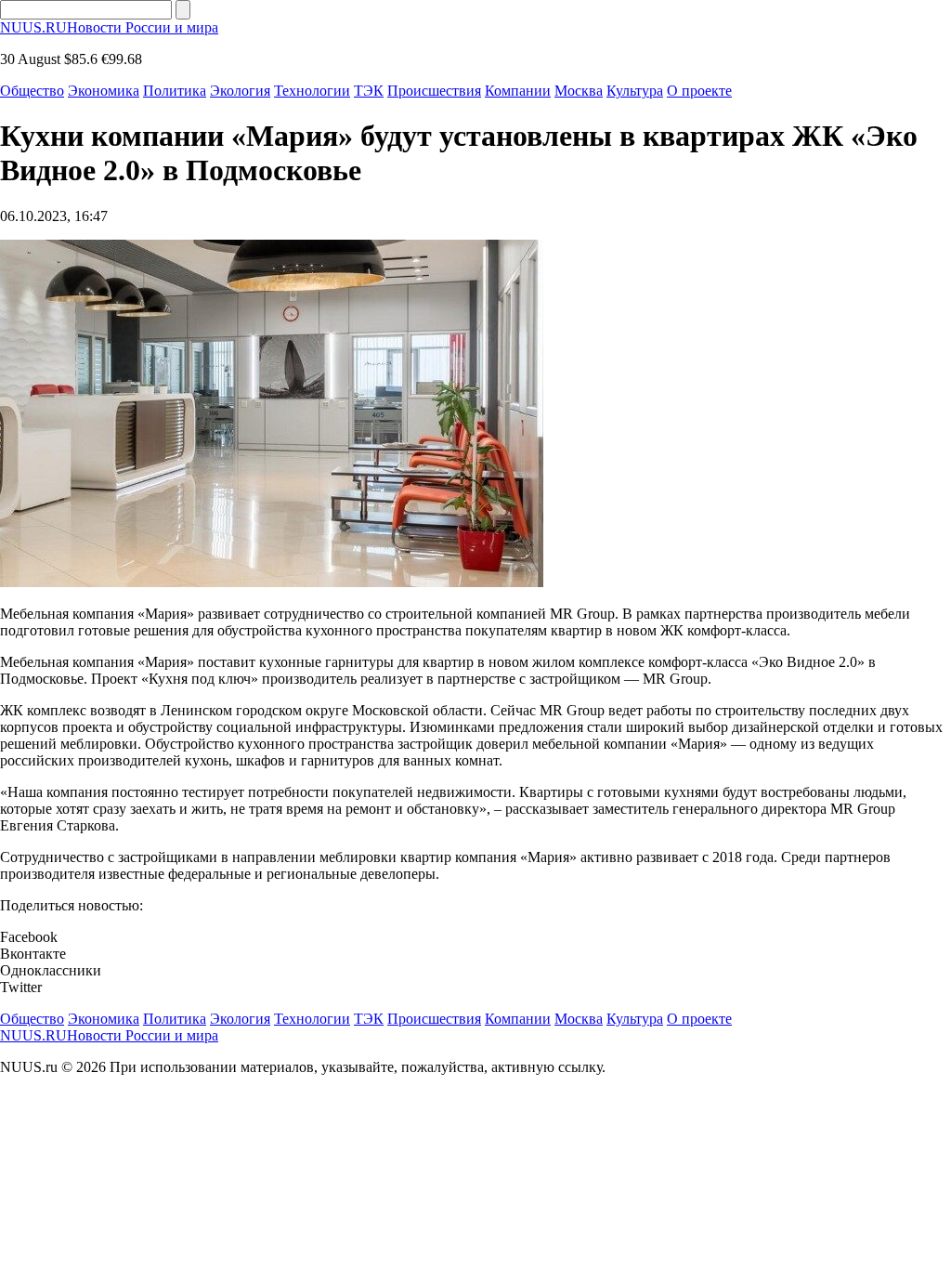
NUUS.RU (109, 27)
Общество (32, 90)
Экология (240, 90)
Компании (518, 90)
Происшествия (434, 90)
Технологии (312, 90)
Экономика (103, 90)
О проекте (699, 90)
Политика (174, 90)
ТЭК (369, 90)
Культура (634, 90)
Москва (578, 90)
